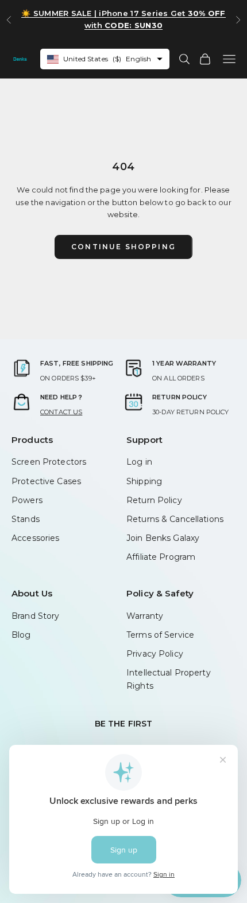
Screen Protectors (48, 462)
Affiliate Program (160, 557)
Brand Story (35, 616)
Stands (25, 519)
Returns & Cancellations (174, 519)
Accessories (35, 538)
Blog (21, 635)
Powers (27, 500)
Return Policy (154, 500)
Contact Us (61, 412)
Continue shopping (123, 246)
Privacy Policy (154, 654)
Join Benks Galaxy (162, 538)
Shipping (144, 481)
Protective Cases (46, 481)
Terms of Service (160, 635)
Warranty (144, 616)
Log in (139, 462)
